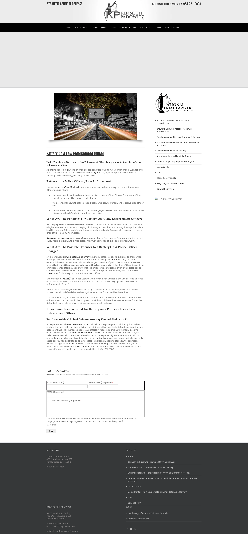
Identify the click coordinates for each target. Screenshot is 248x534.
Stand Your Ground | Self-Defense (174, 156)
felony (67, 169)
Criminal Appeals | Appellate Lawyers (175, 161)
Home (130, 456)
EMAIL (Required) (56, 392)
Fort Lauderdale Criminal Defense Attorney (178, 137)
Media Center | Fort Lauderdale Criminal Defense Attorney (157, 492)
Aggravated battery (58, 238)
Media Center (163, 167)
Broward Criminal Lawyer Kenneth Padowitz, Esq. (174, 122)
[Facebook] (127, 529)
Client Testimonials (166, 177)
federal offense (104, 338)
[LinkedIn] (135, 529)
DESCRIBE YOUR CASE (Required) (64, 400)
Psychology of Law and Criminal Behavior (148, 513)
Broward (70, 343)
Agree (53, 424)
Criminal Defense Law (138, 518)
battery (92, 172)
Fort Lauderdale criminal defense (84, 332)
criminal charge (55, 338)
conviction (52, 273)
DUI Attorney (134, 486)
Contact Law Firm (166, 188)
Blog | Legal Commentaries (170, 183)
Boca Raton (83, 346)
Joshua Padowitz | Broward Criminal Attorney (150, 467)
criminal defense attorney (76, 256)
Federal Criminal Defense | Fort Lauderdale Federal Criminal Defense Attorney (162, 480)
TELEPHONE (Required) (101, 382)
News (159, 172)
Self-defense (114, 259)
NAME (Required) (56, 382)
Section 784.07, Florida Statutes (73, 187)
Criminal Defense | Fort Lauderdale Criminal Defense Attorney (158, 472)
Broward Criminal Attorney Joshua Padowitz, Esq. (174, 130)
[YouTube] (131, 529)
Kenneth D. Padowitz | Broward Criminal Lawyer (151, 462)
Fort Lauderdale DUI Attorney (171, 150)
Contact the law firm (100, 346)
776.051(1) (66, 278)
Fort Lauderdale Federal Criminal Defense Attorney (178, 144)
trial (131, 338)
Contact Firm (134, 503)
